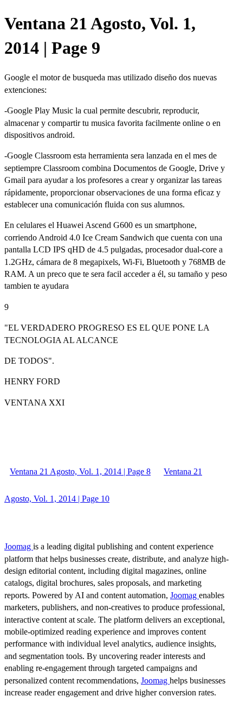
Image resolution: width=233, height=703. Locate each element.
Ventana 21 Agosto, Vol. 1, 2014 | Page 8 (80, 471)
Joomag (18, 546)
